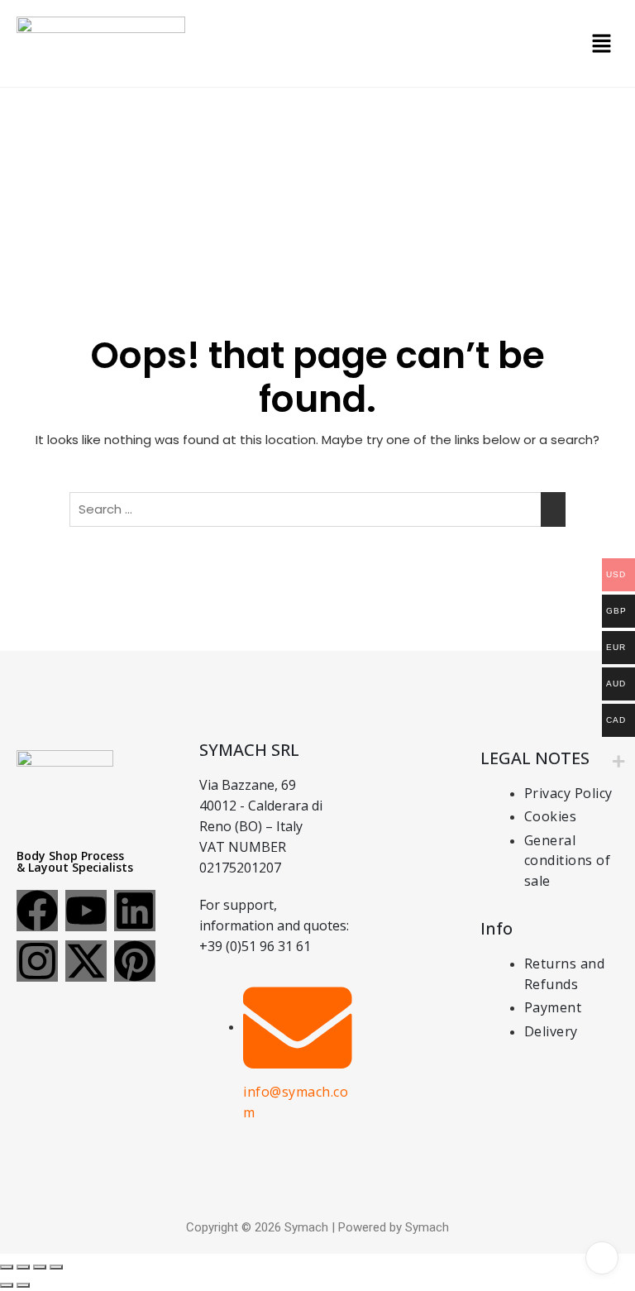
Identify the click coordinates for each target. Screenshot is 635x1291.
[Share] (39, 1267)
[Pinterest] (134, 961)
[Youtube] (86, 910)
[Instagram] (37, 961)
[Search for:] (317, 509)
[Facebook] (37, 910)
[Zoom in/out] (6, 1267)
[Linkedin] (134, 910)
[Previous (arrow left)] (6, 1285)
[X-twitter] (86, 961)
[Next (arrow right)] (23, 1285)
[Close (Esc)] (56, 1267)
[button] (601, 43)
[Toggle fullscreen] (23, 1267)
